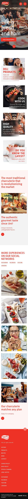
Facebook (4, 480)
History (3, 447)
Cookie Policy (5, 463)
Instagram (4, 477)
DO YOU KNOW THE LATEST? (18, 153)
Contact (3, 459)
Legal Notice (5, 472)
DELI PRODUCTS (9, 70)
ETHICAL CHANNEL (6, 469)
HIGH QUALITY (8, 125)
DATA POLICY (4, 466)
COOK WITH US (20, 100)
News (3, 456)
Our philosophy (8, 39)
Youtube (3, 482)
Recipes (3, 453)
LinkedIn (4, 485)
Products (4, 450)
